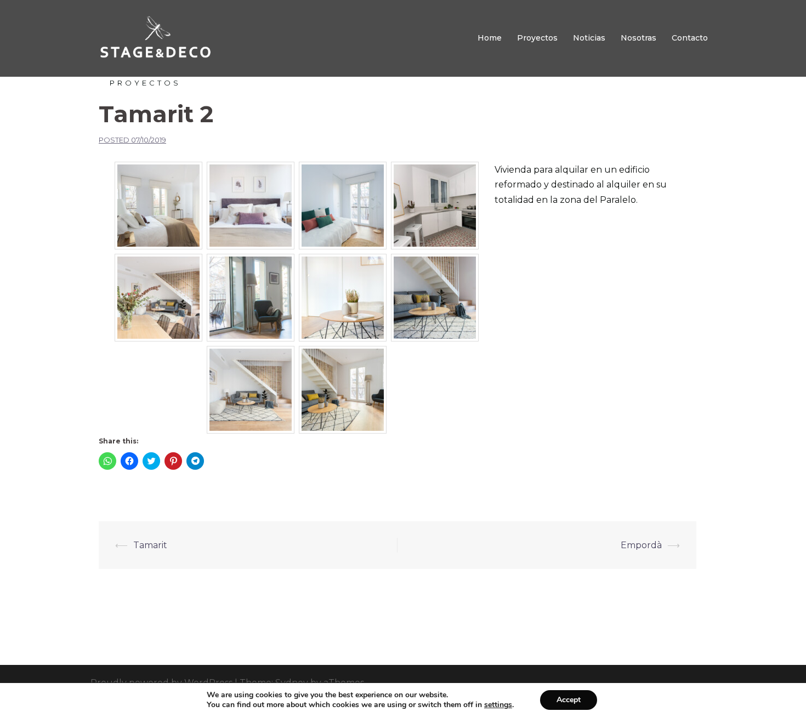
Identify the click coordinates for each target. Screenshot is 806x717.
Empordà (641, 545)
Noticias (589, 38)
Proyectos (537, 38)
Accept (569, 700)
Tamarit (150, 545)
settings (498, 705)
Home (490, 38)
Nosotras (638, 38)
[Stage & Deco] (154, 37)
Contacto (690, 38)
